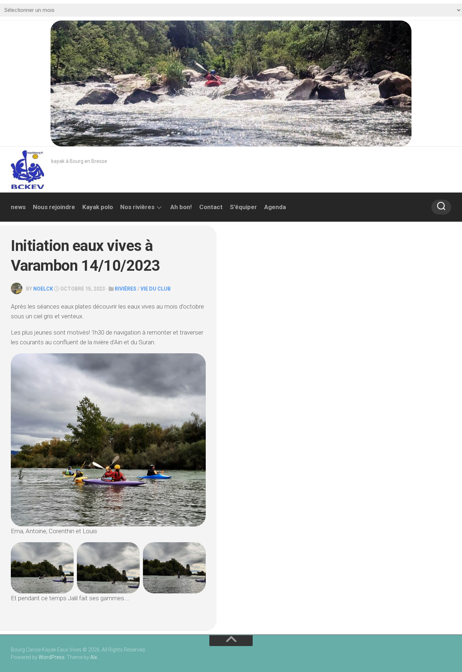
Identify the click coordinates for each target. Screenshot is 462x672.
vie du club (155, 289)
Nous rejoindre (54, 207)
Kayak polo (97, 207)
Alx (93, 657)
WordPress (52, 657)
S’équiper (243, 207)
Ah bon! (181, 207)
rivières (125, 289)
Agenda (275, 207)
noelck (43, 289)
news (18, 207)
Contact (211, 207)
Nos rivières (137, 207)
